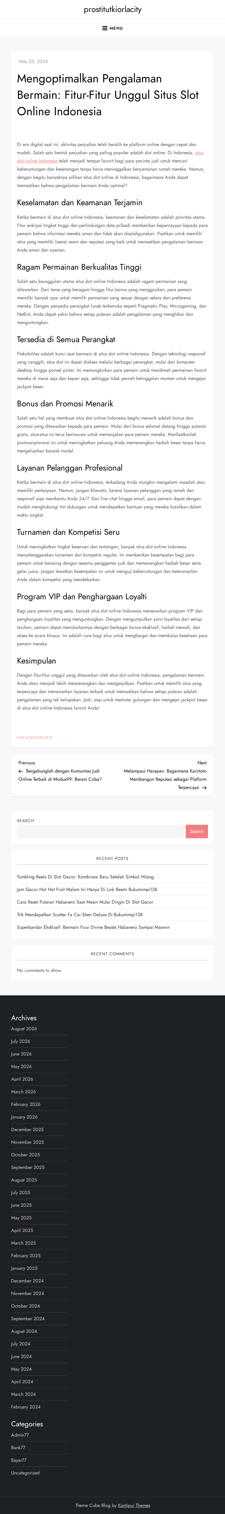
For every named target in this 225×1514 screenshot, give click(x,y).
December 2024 (27, 1280)
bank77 (18, 1447)
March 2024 (23, 1394)
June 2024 (21, 1356)
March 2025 (23, 1243)
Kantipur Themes (134, 1505)
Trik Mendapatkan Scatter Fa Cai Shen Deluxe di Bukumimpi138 (80, 914)
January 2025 (24, 1268)
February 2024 (25, 1406)
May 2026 (21, 1066)
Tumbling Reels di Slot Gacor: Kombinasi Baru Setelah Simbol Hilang (85, 876)
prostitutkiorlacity (113, 9)
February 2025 (25, 1255)
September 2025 (28, 1167)
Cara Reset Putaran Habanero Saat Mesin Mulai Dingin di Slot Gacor (85, 902)
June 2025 (21, 1205)
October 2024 (25, 1306)
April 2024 (22, 1381)
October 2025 (25, 1154)
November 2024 (27, 1293)
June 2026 (21, 1053)
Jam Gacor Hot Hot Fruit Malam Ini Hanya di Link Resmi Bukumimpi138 (87, 889)
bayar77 (18, 1460)
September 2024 (28, 1318)
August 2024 (24, 1331)
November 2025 (27, 1142)
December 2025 (27, 1129)
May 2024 (21, 1369)
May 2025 (21, 1217)
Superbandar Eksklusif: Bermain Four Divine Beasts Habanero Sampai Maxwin (93, 927)
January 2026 (24, 1117)
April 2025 (22, 1230)
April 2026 (22, 1079)
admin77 (20, 1435)
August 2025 (24, 1180)
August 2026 (24, 1028)
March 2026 (23, 1091)
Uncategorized (34, 738)
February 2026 (25, 1104)
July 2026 (20, 1041)
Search (25, 821)
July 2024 (20, 1343)
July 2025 (20, 1192)
